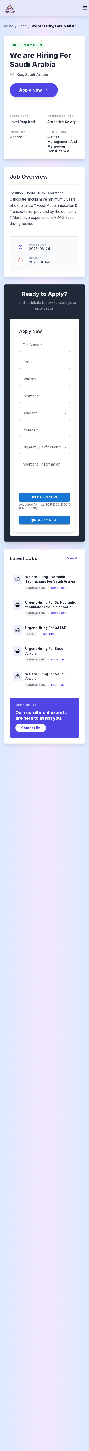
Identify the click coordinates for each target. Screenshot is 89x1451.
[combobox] (44, 413)
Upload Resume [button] (44, 497)
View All (73, 558)
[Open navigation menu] (84, 7)
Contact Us (30, 728)
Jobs (22, 26)
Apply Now (30, 90)
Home (8, 26)
